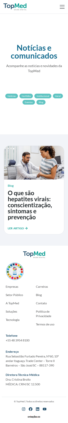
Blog (41, 102)
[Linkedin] (37, 409)
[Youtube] (44, 409)
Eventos (29, 102)
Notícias (12, 96)
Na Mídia (26, 96)
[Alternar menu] (62, 7)
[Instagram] (24, 409)
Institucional (43, 96)
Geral (58, 96)
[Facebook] (30, 409)
